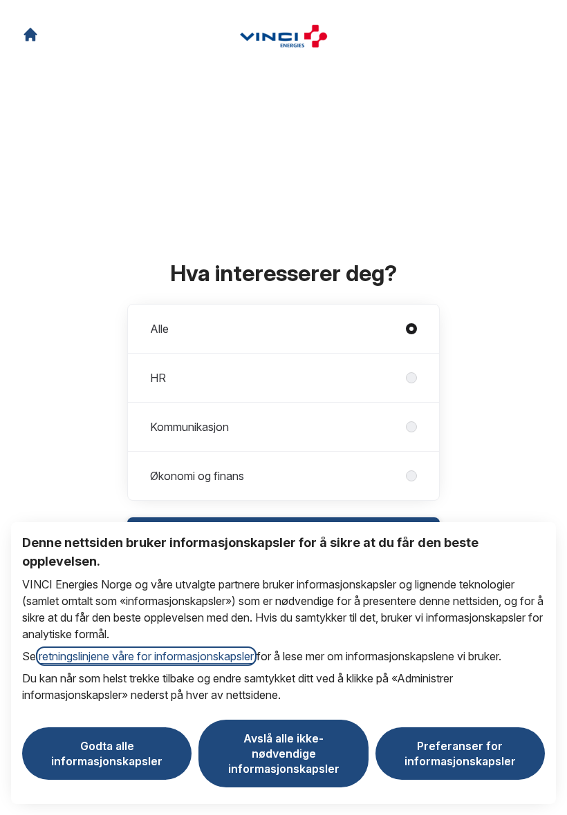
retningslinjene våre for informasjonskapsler (146, 656)
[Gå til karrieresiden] (30, 34)
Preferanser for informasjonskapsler (460, 753)
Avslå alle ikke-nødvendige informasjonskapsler (284, 753)
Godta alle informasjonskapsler (106, 753)
